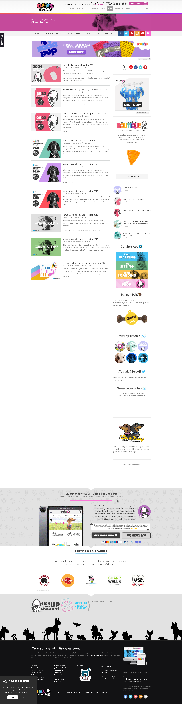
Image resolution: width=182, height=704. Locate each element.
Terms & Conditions (62, 668)
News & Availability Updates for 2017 (80, 239)
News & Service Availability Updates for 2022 (84, 113)
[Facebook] (121, 33)
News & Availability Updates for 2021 (80, 140)
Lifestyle (68, 33)
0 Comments (77, 67)
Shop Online (60, 682)
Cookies (58, 672)
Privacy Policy (60, 666)
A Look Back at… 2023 (130, 188)
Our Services (92, 8)
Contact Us (59, 675)
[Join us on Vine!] (148, 33)
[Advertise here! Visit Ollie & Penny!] (144, 59)
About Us (80, 8)
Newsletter (119, 8)
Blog (110, 8)
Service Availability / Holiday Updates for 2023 (85, 89)
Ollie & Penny (50, 20)
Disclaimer (59, 670)
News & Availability (53, 33)
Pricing (35, 675)
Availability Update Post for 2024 (78, 65)
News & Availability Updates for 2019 (80, 191)
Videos (78, 33)
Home (72, 8)
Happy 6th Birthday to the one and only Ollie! (84, 263)
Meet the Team (38, 670)
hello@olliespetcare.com (135, 679)
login (146, 8)
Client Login (60, 679)
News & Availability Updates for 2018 (80, 214)
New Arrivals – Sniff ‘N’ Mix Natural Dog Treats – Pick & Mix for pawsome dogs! (136, 223)
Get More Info (25, 697)
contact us (134, 682)
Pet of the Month (38, 677)
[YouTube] (143, 33)
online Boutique (96, 655)
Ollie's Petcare (35, 20)
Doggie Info (107, 33)
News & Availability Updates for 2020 (80, 164)
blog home (37, 33)
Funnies (88, 33)
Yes (12, 697)
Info (102, 8)
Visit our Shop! (132, 176)
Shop (128, 8)
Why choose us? (38, 679)
